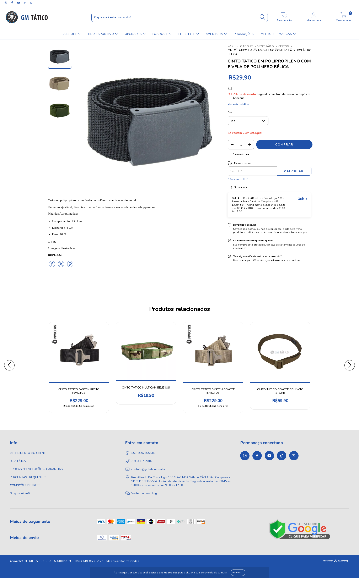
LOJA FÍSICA (18, 461)
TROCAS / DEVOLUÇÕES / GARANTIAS (36, 469)
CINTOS (283, 46)
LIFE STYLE (187, 34)
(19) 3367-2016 (141, 461)
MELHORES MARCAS (277, 34)
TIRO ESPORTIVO (101, 34)
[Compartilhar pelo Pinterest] (70, 266)
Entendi (237, 572)
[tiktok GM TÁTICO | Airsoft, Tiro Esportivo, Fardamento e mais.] (25, 3)
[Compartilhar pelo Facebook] (52, 266)
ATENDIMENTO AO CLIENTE (28, 453)
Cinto (51, 200)
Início (231, 46)
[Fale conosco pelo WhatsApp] (352, 569)
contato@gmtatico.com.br (148, 469)
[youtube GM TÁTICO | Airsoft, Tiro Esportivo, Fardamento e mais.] (19, 3)
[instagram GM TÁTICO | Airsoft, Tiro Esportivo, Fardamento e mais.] (6, 3)
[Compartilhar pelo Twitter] (61, 266)
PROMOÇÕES (244, 34)
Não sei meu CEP (237, 179)
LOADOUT (160, 34)
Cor (230, 112)
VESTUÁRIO (265, 46)
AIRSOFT (70, 34)
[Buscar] (262, 17)
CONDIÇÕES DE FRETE (25, 485)
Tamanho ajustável (60, 207)
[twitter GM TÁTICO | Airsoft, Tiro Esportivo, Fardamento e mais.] (31, 3)
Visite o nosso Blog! (144, 493)
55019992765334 (143, 453)
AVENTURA (215, 34)
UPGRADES (134, 34)
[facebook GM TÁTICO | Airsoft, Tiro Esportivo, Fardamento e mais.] (12, 3)
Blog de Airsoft (20, 493)
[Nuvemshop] (336, 561)
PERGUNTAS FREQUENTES (28, 477)
